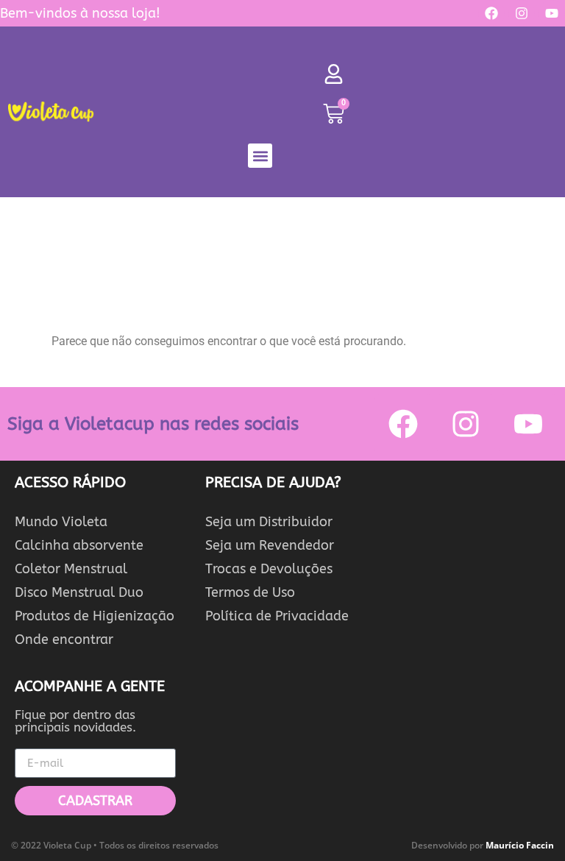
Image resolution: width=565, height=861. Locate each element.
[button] (260, 156)
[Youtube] (552, 13)
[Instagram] (521, 13)
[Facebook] (491, 13)
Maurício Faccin (520, 845)
